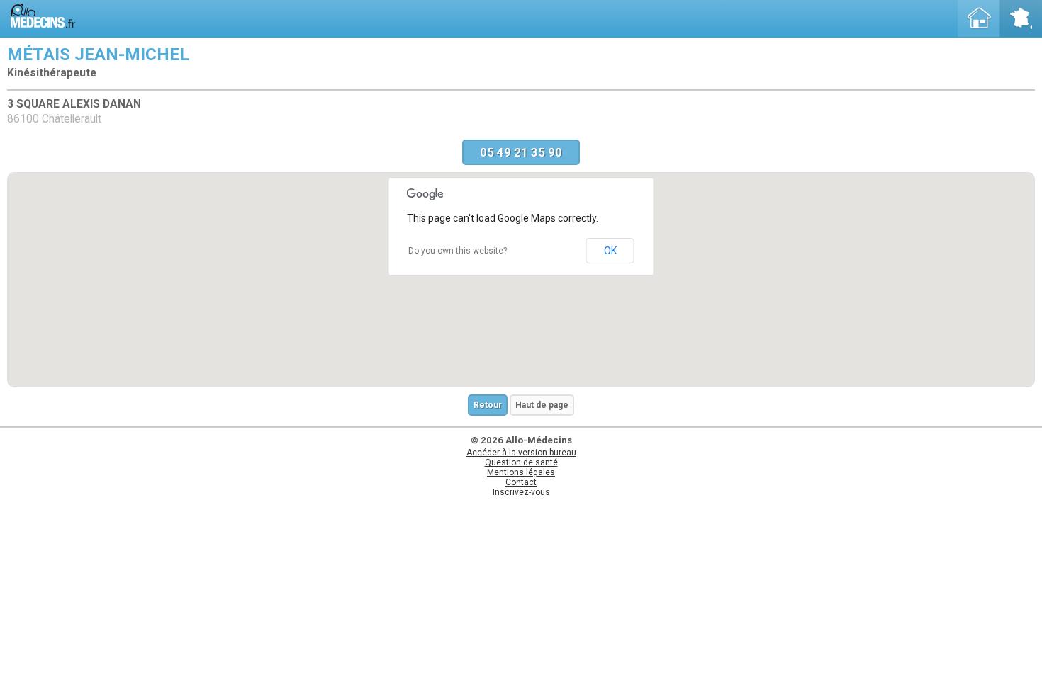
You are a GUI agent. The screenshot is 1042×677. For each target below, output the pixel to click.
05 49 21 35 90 (521, 152)
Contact (521, 482)
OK (610, 250)
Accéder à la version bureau (521, 452)
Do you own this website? (457, 251)
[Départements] (1020, 18)
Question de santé (521, 462)
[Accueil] (979, 18)
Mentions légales (521, 472)
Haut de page (541, 405)
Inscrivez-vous (521, 492)
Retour (488, 405)
